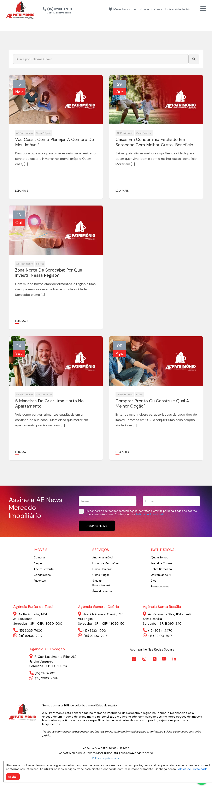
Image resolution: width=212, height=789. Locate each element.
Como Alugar (100, 575)
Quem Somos (159, 557)
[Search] (194, 59)
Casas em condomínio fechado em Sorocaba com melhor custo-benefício (154, 142)
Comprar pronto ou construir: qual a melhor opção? (152, 403)
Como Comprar (102, 569)
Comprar (39, 557)
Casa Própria (43, 133)
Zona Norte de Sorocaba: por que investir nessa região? (48, 273)
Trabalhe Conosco (163, 563)
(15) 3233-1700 (94, 631)
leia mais (21, 190)
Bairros (40, 263)
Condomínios (42, 575)
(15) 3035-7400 (30, 631)
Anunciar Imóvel (102, 557)
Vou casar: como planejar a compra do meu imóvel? (54, 142)
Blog (154, 580)
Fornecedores (160, 586)
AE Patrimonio (24, 133)
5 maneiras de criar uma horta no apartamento (49, 403)
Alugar (38, 563)
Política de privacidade (106, 758)
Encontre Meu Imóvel (105, 563)
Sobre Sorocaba (161, 569)
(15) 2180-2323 (46, 673)
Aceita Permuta (44, 569)
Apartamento (44, 394)
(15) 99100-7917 (30, 636)
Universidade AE (161, 575)
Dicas (139, 394)
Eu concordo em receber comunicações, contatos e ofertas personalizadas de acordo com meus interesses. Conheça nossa (141, 512)
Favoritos (40, 580)
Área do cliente (102, 591)
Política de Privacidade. (192, 769)
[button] (79, 9)
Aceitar (13, 776)
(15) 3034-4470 (160, 631)
